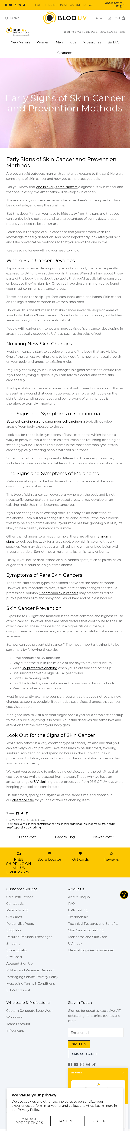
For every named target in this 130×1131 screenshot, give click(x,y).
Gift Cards (14, 917)
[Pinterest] (20, 5)
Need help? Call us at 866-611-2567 (85, 31)
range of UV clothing (36, 782)
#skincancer (48, 823)
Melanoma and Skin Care (87, 937)
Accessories (92, 42)
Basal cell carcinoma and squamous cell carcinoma (45, 421)
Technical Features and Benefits (93, 924)
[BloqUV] (65, 18)
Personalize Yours (20, 924)
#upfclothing (32, 827)
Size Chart (14, 957)
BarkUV (114, 42)
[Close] (123, 1073)
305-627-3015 (116, 31)
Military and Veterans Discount (30, 970)
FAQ (71, 904)
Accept (65, 1121)
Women (43, 42)
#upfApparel (14, 827)
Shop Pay (13, 930)
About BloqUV (79, 897)
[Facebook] (6, 5)
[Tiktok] (24, 5)
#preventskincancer (26, 823)
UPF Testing (78, 910)
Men (59, 42)
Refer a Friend (17, 910)
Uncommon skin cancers (58, 593)
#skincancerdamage (70, 823)
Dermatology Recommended (91, 950)
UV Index (75, 943)
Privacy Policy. (29, 1110)
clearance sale (23, 800)
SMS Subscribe (85, 1054)
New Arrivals (20, 42)
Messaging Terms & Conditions (30, 983)
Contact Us (15, 904)
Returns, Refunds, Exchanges (29, 937)
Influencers (15, 1031)
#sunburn (108, 823)
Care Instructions (19, 897)
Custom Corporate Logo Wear (29, 1011)
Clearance (65, 53)
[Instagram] (15, 5)
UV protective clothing (39, 668)
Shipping (13, 943)
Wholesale (14, 1017)
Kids (72, 42)
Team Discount (18, 1024)
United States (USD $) (113, 4)
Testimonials (78, 917)
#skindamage (92, 823)
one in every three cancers (57, 187)
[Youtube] (10, 5)
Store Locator (17, 950)
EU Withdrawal (18, 990)
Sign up (79, 1044)
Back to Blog (65, 837)
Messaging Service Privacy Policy (32, 977)
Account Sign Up (19, 963)
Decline (100, 1121)
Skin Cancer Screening (86, 930)
